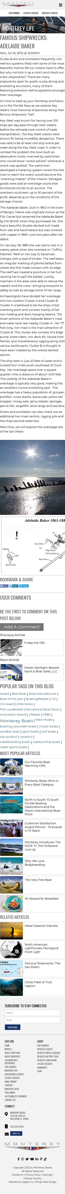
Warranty (42, 1067)
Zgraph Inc (28, 1182)
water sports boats (13, 747)
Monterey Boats (16, 720)
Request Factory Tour (47, 1056)
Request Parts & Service (48, 1052)
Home (7, 1045)
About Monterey (12, 1056)
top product (9, 736)
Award (4, 694)
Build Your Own (12, 1052)
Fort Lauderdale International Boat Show (29, 709)
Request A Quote (50, 13)
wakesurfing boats (46, 742)
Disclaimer (10, 1092)
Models (8, 1049)
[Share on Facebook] (4, 587)
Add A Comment (22, 626)
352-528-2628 (17, 1126)
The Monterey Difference (11, 1062)
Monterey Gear (12, 1089)
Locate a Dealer (12, 1077)
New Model (44, 719)
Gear (39, 1071)
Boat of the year (11, 699)
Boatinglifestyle (37, 699)
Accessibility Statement (16, 1096)
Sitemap (47, 1174)
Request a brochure (47, 1060)
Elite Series (25, 704)
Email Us (16, 1133)
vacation (26, 736)
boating (6, 726)
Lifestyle (34, 714)
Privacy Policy (33, 1174)
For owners (43, 1045)
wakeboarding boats (15, 742)
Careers (9, 1085)
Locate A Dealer (30, 13)
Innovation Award (13, 714)
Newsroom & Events (14, 1074)
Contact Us (10, 1099)
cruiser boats (48, 726)
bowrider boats (25, 726)
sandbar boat (10, 731)
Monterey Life (11, 1070)
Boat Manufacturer (42, 694)
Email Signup (11, 1081)
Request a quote (45, 1049)
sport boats (30, 731)
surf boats (48, 731)
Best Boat (19, 694)
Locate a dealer (44, 1063)
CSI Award (7, 704)
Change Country (33, 1178)
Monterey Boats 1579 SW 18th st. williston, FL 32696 (19, 1115)
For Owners (14, 13)
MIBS (46, 714)
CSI (53, 699)
